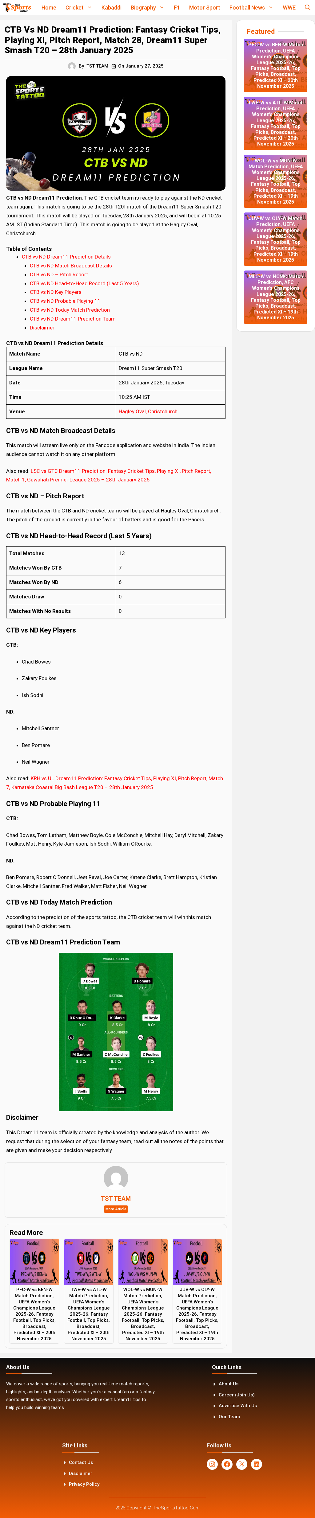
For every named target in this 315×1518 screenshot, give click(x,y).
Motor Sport (204, 7)
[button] (307, 7)
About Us (228, 1384)
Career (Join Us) (237, 1395)
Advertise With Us (238, 1405)
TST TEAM (97, 66)
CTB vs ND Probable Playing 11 (65, 301)
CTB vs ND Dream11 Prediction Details (66, 257)
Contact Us (81, 1462)
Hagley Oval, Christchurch (148, 411)
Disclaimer (42, 328)
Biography (143, 7)
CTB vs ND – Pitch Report (59, 274)
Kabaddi (112, 7)
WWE (289, 7)
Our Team (229, 1416)
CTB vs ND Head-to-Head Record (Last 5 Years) (84, 283)
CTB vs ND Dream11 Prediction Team (73, 319)
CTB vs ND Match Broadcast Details (71, 266)
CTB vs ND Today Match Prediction (70, 310)
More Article (116, 1209)
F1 (177, 7)
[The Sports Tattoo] (17, 7)
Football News (247, 7)
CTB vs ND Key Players (56, 292)
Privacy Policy (84, 1484)
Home (49, 7)
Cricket (75, 7)
